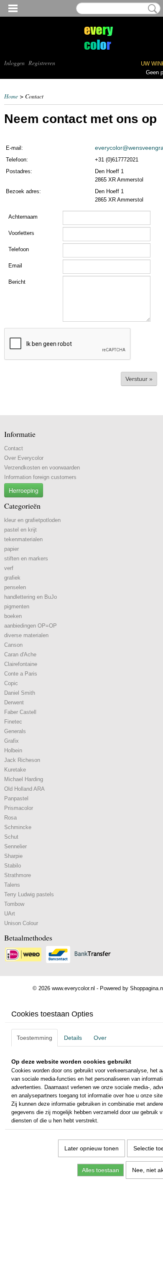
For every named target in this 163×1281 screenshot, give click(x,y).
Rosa (10, 817)
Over (100, 1037)
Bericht (16, 282)
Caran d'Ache (20, 654)
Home (11, 96)
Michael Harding (23, 779)
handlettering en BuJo (30, 597)
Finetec (13, 722)
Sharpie (13, 856)
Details (73, 1037)
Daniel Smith (19, 693)
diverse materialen (26, 635)
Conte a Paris (20, 674)
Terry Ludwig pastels (29, 894)
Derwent (14, 702)
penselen (15, 587)
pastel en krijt (20, 530)
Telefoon (18, 249)
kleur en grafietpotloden (32, 520)
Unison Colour (21, 923)
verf (8, 568)
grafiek (12, 578)
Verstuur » (139, 379)
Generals (15, 731)
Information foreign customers (40, 477)
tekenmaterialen (23, 539)
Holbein (13, 750)
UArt (9, 913)
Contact (13, 448)
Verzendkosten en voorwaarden (42, 467)
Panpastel (16, 798)
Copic (11, 683)
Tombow (14, 904)
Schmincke (17, 827)
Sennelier (15, 846)
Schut (11, 837)
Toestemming (34, 1037)
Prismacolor (18, 808)
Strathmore (17, 875)
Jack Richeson (22, 760)
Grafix (11, 741)
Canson (13, 645)
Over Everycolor (23, 458)
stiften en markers (26, 558)
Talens (12, 885)
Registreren (41, 63)
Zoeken (151, 9)
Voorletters (21, 233)
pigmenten (16, 606)
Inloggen (14, 63)
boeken (13, 616)
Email (15, 265)
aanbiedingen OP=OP (30, 626)
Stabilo (12, 865)
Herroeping (23, 490)
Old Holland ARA (24, 789)
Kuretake (15, 770)
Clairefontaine (20, 664)
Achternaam (23, 217)
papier (11, 549)
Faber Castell (20, 712)
